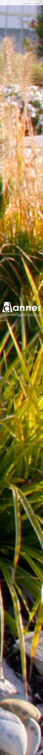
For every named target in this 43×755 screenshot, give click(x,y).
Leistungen (27, 3)
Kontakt (36, 3)
